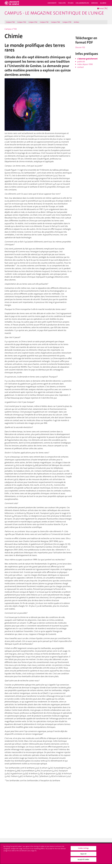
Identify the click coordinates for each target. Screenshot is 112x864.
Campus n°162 (33, 22)
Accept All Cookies (83, 859)
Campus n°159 (67, 22)
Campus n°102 (11, 29)
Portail (101, 8)
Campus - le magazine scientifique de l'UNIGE (54, 13)
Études (71, 3)
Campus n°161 (44, 22)
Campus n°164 (10, 22)
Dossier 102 (80, 47)
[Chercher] (105, 8)
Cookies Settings (83, 848)
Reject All (83, 854)
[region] (56, 853)
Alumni (103, 3)
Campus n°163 (21, 22)
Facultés (62, 3)
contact (80, 67)
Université (52, 3)
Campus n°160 (55, 22)
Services (94, 3)
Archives (76, 22)
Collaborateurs (82, 3)
